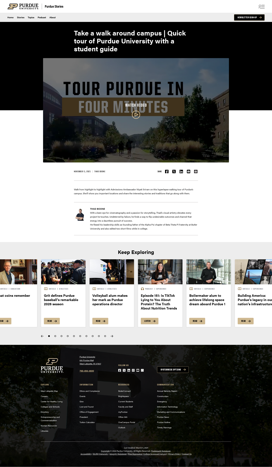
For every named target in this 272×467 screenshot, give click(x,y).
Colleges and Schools (50, 406)
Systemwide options (171, 369)
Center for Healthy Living (51, 401)
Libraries (44, 430)
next (111, 336)
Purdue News (163, 417)
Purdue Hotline (163, 422)
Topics (31, 17)
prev (42, 336)
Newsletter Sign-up (247, 17)
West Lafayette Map (49, 391)
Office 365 (122, 417)
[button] (196, 171)
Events (82, 396)
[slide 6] (80, 336)
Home (10, 17)
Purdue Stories (54, 6)
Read (49, 321)
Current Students (125, 401)
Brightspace (123, 396)
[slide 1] (49, 336)
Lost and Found (87, 406)
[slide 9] (99, 336)
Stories (20, 17)
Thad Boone (99, 171)
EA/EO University (100, 454)
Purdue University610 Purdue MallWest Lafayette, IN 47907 (90, 360)
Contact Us (187, 454)
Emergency (162, 401)
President (84, 417)
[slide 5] (74, 336)
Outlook (121, 427)
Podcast (42, 17)
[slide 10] (105, 336)
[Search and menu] (261, 6)
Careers (44, 396)
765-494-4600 (87, 370)
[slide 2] (55, 336)
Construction (162, 396)
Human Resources (49, 425)
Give (81, 401)
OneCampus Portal (126, 422)
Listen (147, 321)
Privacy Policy (174, 454)
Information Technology (167, 406)
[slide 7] (86, 336)
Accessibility (86, 454)
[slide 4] (68, 336)
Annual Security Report (167, 391)
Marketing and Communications (171, 411)
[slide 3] (61, 336)
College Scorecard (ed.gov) (155, 454)
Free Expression (135, 454)
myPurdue (122, 411)
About (52, 17)
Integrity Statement (118, 454)
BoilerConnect (124, 391)
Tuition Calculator (87, 422)
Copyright (105, 451)
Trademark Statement (161, 451)
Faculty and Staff (125, 406)
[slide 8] (93, 336)
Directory (45, 411)
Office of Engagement (89, 411)
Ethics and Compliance (90, 391)
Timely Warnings (164, 427)
